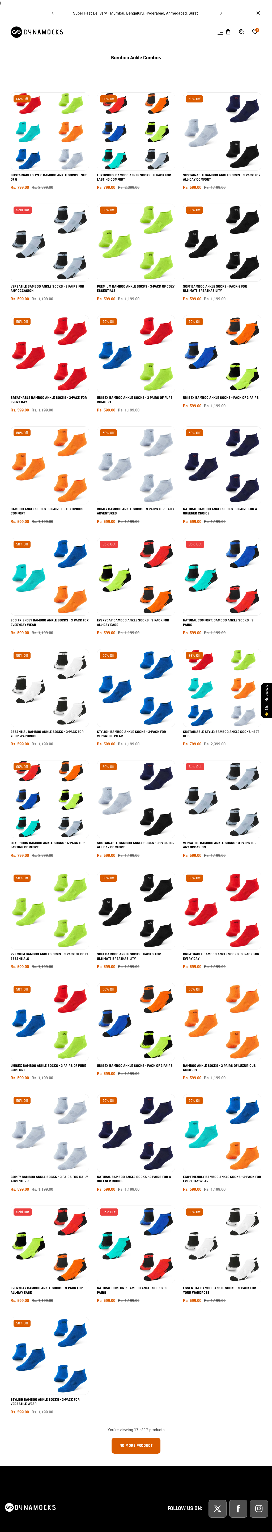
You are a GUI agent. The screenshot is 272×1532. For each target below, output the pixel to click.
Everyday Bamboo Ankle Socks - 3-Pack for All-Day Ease (133, 622)
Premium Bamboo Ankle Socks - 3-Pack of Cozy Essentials (136, 288)
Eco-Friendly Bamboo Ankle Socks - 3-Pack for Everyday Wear (50, 622)
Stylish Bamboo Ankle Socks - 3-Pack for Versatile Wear (131, 734)
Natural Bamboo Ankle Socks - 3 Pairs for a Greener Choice (220, 511)
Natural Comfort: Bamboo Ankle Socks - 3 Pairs (218, 622)
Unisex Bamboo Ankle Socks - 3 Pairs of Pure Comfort (134, 400)
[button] (220, 12)
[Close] (49, 1496)
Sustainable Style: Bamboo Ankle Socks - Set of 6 (49, 177)
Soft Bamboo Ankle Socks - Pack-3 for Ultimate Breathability (215, 288)
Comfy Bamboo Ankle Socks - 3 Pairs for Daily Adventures (135, 511)
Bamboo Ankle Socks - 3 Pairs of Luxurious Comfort (47, 511)
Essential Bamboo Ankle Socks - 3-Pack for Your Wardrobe (47, 734)
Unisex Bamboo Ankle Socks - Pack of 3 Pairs (221, 398)
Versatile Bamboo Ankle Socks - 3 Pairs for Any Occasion (47, 288)
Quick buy (49, 143)
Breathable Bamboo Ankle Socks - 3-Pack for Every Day (49, 400)
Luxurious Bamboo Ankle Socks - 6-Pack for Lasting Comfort (134, 177)
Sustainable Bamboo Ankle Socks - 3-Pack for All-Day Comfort (222, 177)
